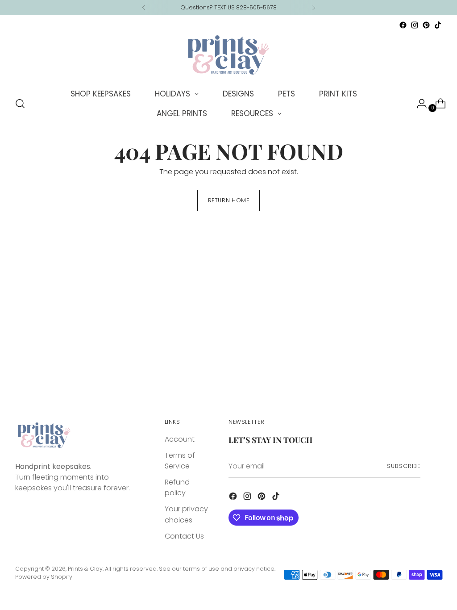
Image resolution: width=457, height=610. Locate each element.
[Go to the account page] (418, 104)
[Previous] (144, 7)
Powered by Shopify (43, 577)
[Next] (314, 7)
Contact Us (184, 536)
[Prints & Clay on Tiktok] (438, 25)
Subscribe (403, 466)
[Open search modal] (20, 104)
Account (180, 439)
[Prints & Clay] (228, 55)
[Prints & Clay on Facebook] (403, 25)
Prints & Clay (85, 568)
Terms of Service (180, 460)
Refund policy (177, 487)
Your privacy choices (186, 514)
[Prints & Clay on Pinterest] (426, 25)
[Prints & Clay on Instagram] (415, 25)
